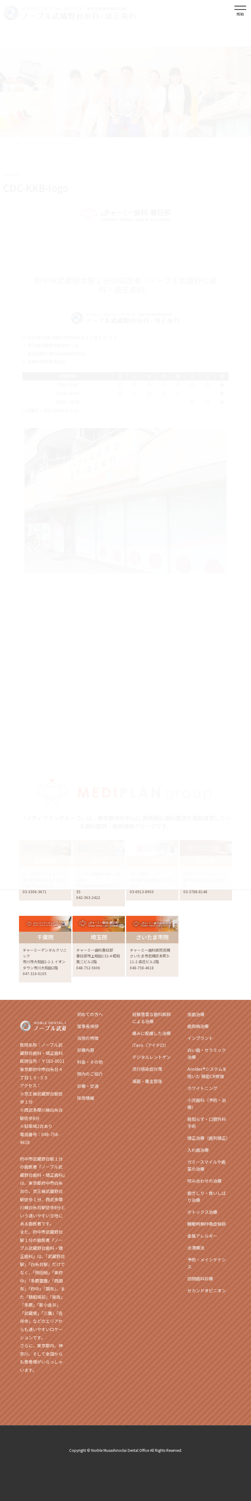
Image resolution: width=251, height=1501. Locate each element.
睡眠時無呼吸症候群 (206, 1224)
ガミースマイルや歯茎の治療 (206, 1165)
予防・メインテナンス (206, 1263)
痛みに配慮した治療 (151, 1033)
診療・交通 (88, 1086)
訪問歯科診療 (200, 1278)
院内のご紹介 (90, 1074)
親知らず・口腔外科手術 (206, 1122)
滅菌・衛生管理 (147, 1081)
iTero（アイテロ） (150, 1045)
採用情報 (85, 1098)
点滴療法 (195, 1248)
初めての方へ (90, 1014)
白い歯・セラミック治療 (206, 1053)
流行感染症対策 (147, 1069)
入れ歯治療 (198, 1150)
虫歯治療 (195, 1014)
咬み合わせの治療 (204, 1181)
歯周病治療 (198, 1026)
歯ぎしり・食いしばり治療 (206, 1196)
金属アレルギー (202, 1236)
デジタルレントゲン (151, 1057)
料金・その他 (90, 1062)
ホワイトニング (202, 1088)
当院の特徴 (88, 1038)
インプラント (200, 1038)
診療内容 (85, 1050)
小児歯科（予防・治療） (206, 1103)
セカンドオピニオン (206, 1290)
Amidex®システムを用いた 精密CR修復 (207, 1072)
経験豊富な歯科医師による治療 (151, 1017)
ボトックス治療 (202, 1212)
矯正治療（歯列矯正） (208, 1138)
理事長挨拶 (88, 1026)
